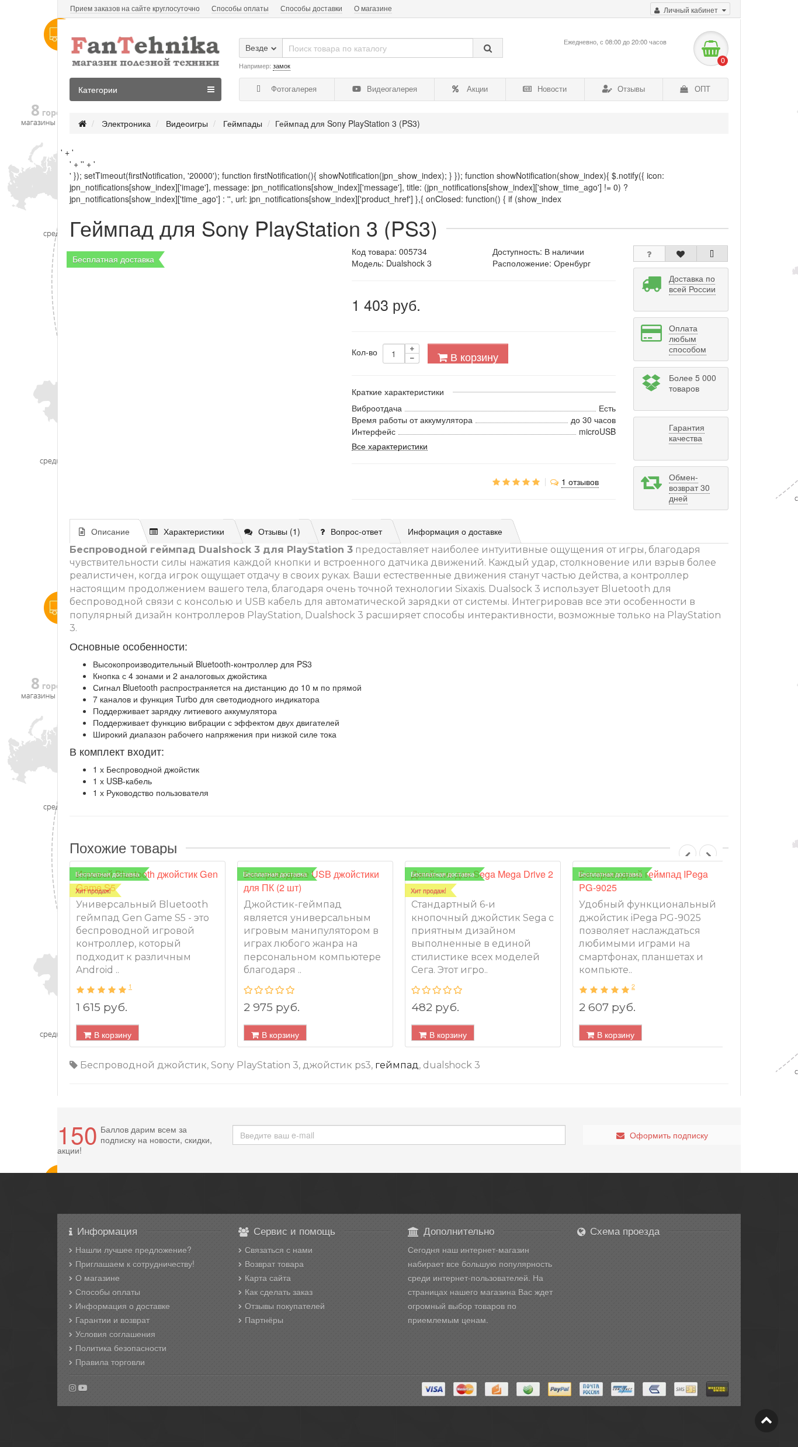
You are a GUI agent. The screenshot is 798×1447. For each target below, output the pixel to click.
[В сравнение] (712, 253)
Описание (110, 531)
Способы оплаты (240, 8)
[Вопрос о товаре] (649, 253)
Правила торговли (110, 1362)
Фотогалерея (293, 88)
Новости (551, 88)
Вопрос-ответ (356, 531)
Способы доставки (311, 8)
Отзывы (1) (279, 531)
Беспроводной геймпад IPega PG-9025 (643, 880)
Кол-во (364, 352)
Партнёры (264, 1319)
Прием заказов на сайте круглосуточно (135, 8)
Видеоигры (187, 123)
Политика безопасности (120, 1347)
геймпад (397, 1065)
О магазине (373, 8)
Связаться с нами (279, 1249)
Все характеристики (390, 445)
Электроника (126, 123)
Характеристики (194, 531)
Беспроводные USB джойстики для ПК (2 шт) (311, 880)
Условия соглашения (115, 1333)
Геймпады (242, 123)
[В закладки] (681, 253)
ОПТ (701, 88)
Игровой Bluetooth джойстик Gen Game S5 (147, 880)
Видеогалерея (391, 88)
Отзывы (630, 88)
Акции (476, 88)
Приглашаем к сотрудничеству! (135, 1263)
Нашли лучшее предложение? (133, 1249)
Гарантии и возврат (112, 1319)
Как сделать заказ (279, 1291)
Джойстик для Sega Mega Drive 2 (482, 874)
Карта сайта (268, 1277)
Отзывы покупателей (285, 1305)
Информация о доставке (455, 531)
